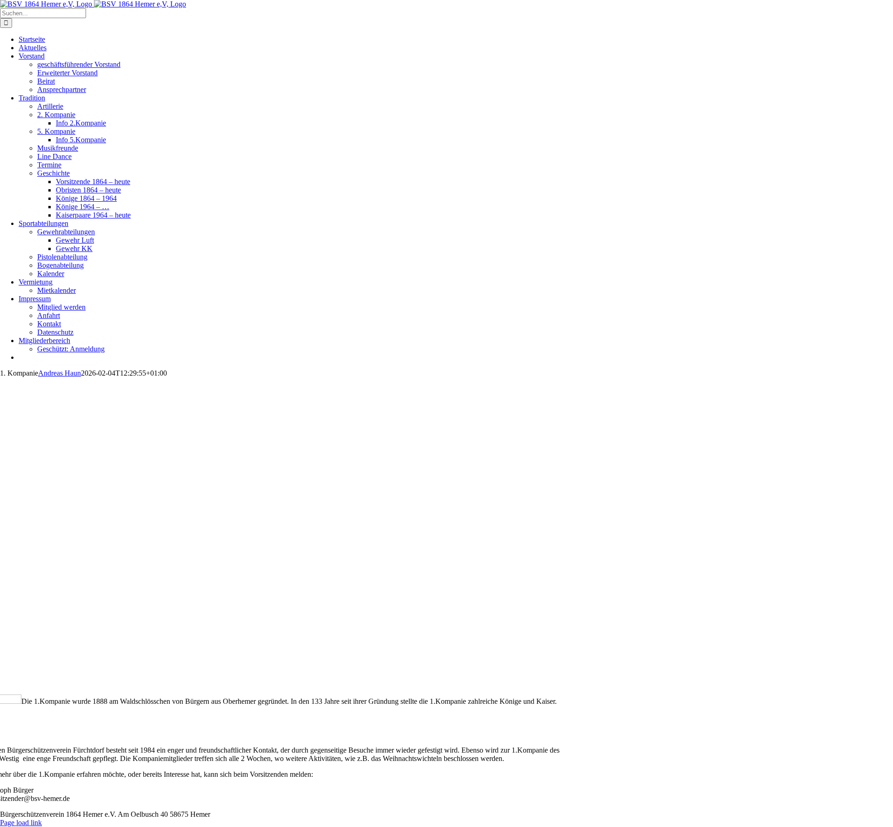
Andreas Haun (59, 373)
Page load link (21, 823)
